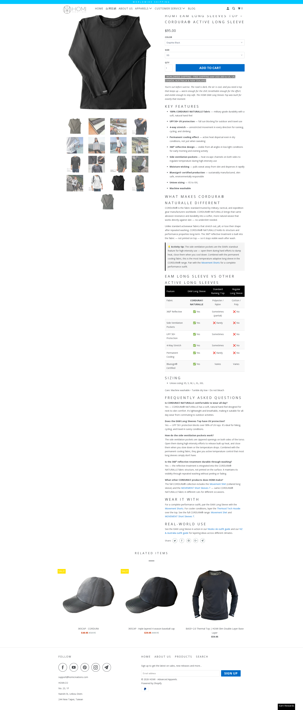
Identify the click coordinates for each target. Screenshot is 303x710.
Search (202, 656)
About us (126, 8)
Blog (191, 8)
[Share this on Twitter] (174, 540)
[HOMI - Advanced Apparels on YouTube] (74, 667)
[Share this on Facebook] (181, 540)
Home (99, 8)
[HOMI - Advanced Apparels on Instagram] (96, 667)
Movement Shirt (218, 483)
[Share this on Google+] (195, 540)
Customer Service (168, 8)
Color (168, 37)
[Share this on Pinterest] (188, 540)
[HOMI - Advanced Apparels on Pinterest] (85, 667)
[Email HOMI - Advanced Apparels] (107, 667)
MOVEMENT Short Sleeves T (196, 487)
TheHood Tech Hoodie (228, 508)
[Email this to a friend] (202, 540)
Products (183, 656)
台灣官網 (111, 8)
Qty (167, 62)
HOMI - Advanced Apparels (163, 679)
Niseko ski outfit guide (219, 528)
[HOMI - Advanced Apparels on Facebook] (63, 667)
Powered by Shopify (151, 683)
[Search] (234, 8)
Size (167, 49)
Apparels (142, 8)
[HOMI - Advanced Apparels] (74, 10)
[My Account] (228, 8)
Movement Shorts (210, 262)
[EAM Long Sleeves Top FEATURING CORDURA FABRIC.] (110, 63)
